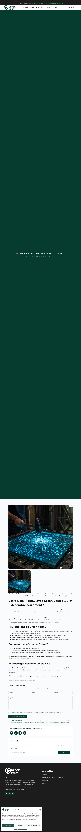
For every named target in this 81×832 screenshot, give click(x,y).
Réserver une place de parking (33, 7)
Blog (56, 7)
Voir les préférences (34, 825)
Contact (48, 7)
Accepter (8, 825)
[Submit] (64, 752)
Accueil (44, 775)
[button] (40, 810)
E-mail (34, 692)
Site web (55, 692)
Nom (11, 692)
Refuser (20, 825)
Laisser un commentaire (18, 717)
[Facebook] (12, 793)
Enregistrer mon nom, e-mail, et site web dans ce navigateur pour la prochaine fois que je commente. (37, 712)
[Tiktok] (9, 793)
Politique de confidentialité (20, 829)
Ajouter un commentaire (17, 698)
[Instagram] (6, 793)
